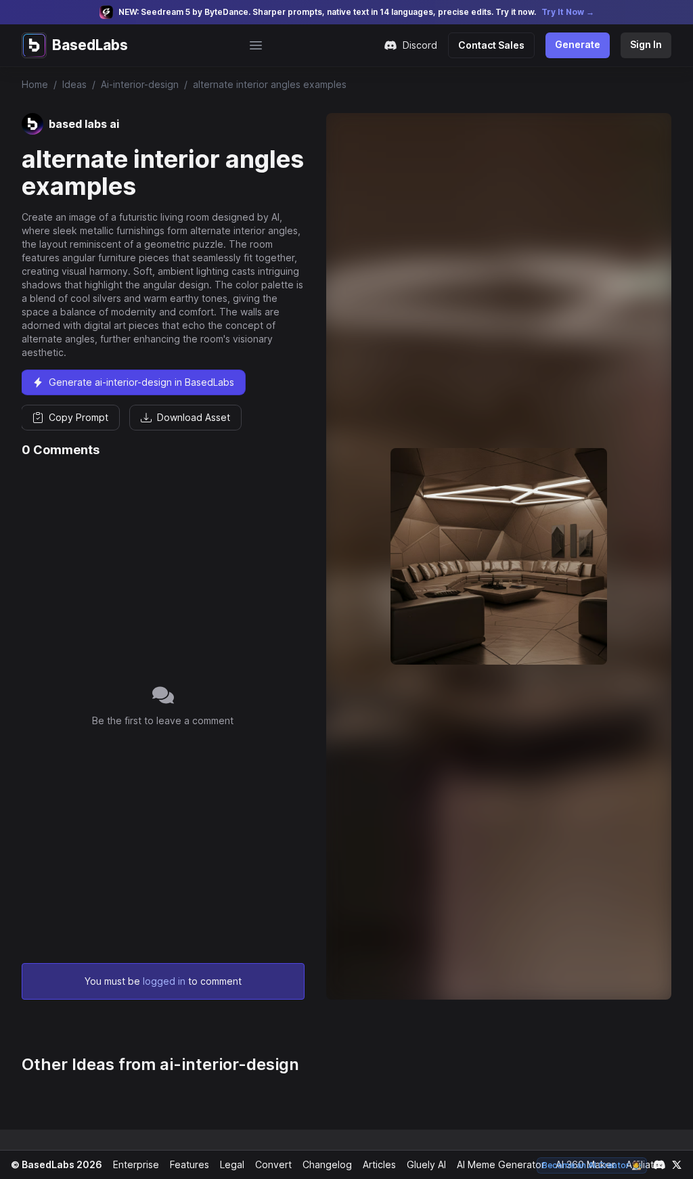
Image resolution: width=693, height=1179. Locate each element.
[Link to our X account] (676, 1164)
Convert (273, 1164)
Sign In (646, 44)
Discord (420, 45)
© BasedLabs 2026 (56, 1164)
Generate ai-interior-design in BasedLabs (141, 382)
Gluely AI (426, 1164)
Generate (577, 44)
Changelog (327, 1164)
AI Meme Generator (501, 1164)
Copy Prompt (78, 417)
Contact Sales (491, 45)
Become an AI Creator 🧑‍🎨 (592, 1165)
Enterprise (136, 1164)
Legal (232, 1164)
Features (189, 1164)
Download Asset (193, 417)
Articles (379, 1164)
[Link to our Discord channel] (659, 1165)
